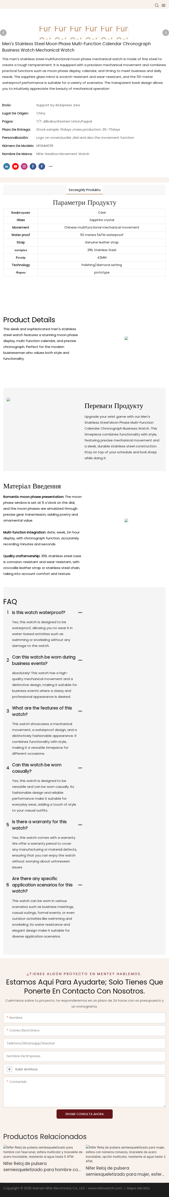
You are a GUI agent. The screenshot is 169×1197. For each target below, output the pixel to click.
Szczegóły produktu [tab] (85, 189)
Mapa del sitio (138, 1188)
